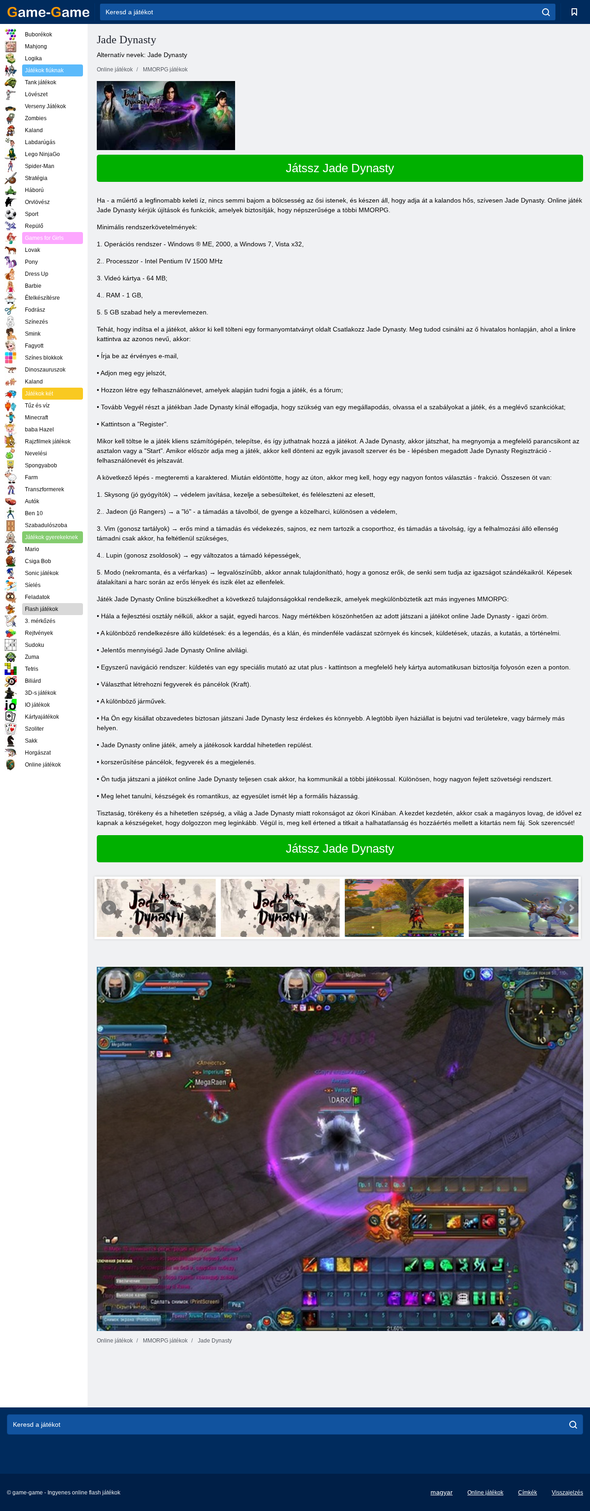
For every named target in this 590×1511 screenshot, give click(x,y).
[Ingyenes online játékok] (48, 12)
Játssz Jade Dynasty (340, 168)
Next (571, 908)
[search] (546, 12)
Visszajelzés (567, 1492)
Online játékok (485, 1492)
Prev (108, 908)
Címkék (527, 1492)
